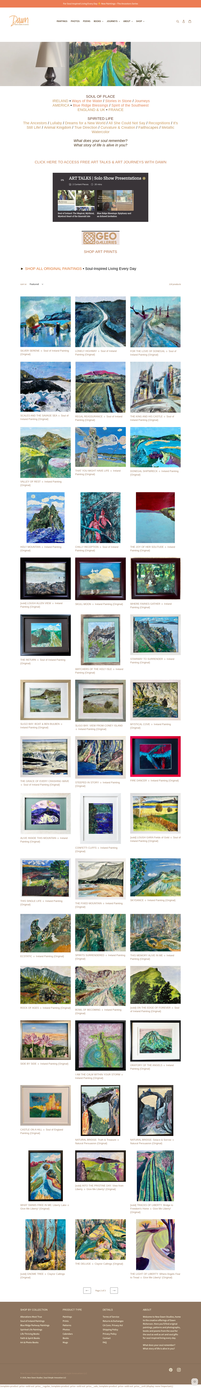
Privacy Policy (110, 1333)
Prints (66, 1321)
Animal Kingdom (57, 127)
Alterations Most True (31, 1316)
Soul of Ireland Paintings (32, 1321)
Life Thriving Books (29, 1333)
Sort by (23, 284)
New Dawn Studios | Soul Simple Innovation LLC (46, 1377)
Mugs (65, 1342)
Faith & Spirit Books (30, 1338)
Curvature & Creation (117, 127)
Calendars (68, 1333)
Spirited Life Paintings (31, 1329)
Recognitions (159, 123)
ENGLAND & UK (91, 110)
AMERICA (61, 105)
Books (66, 1338)
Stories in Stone (119, 101)
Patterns (67, 1325)
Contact (107, 1338)
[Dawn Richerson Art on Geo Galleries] (100, 238)
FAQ (105, 1342)
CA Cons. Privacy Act (113, 1325)
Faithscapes (148, 127)
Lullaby (56, 123)
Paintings (67, 1316)
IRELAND (60, 101)
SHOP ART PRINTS (100, 252)
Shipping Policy (110, 1329)
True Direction (85, 127)
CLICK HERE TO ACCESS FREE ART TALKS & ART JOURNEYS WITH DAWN (100, 162)
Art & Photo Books (29, 1342)
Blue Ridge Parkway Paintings (34, 1325)
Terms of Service (111, 1316)
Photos (66, 1329)
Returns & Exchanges (113, 1321)
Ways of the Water (87, 101)
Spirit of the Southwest (130, 105)
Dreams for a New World (85, 123)
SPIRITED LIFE (100, 118)
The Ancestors (35, 123)
